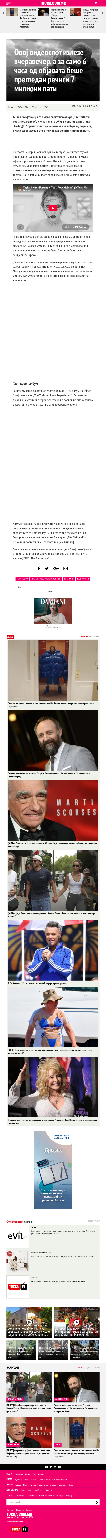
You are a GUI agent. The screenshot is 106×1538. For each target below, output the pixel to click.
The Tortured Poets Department (46, 578)
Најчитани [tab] (95, 637)
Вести (9, 1474)
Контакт (29, 1510)
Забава (40, 1495)
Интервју (69, 1495)
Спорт (9, 1479)
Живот (9, 1484)
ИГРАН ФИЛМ (13, 1444)
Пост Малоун (83, 578)
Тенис (41, 1479)
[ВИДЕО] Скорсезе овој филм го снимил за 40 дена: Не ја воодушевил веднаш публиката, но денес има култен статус (90, 18)
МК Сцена (48, 1490)
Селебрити (38, 1490)
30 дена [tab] (97, 1368)
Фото (54, 1495)
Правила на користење (14, 1521)
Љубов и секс (42, 1485)
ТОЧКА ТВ (34, 1278)
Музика (29, 1490)
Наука (11, 1495)
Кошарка (26, 1479)
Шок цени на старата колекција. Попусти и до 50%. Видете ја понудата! (62, 1256)
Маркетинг (20, 1510)
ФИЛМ (57, 1444)
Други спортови (61, 1479)
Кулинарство (62, 1485)
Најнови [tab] (84, 637)
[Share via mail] (65, 568)
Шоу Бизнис (12, 1490)
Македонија (19, 1474)
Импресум (10, 1510)
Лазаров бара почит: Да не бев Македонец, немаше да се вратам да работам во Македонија (76, 1331)
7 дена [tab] (88, 1368)
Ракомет (34, 1479)
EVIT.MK (33, 1227)
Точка (10, 107)
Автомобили (30, 1495)
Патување (52, 1485)
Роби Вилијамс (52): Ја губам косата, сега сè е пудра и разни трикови (37, 983)
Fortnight (69, 578)
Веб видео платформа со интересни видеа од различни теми (58, 1281)
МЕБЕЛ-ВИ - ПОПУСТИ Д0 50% (41, 1252)
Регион (28, 1474)
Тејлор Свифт (22, 578)
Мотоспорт (50, 1479)
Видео (61, 1495)
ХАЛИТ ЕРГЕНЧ (61, 1399)
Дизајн (71, 1485)
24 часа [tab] (80, 1368)
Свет (34, 1474)
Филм (23, 1490)
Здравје (18, 1485)
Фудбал (17, 1479)
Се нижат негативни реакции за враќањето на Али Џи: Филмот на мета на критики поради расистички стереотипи (28, 18)
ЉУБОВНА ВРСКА (14, 1399)
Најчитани (12, 1367)
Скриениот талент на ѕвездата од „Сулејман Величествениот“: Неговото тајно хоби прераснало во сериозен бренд (59, 18)
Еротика (48, 1495)
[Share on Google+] (56, 568)
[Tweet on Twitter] (46, 568)
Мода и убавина (29, 1485)
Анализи (41, 1474)
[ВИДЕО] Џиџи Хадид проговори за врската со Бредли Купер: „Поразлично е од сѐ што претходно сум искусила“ (28, 1408)
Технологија (20, 1495)
